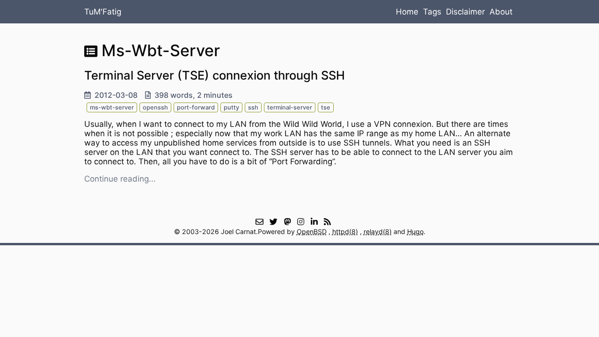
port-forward (196, 107)
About (500, 11)
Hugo (415, 231)
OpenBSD (312, 231)
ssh (253, 107)
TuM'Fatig (102, 11)
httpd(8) (345, 231)
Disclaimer (465, 11)
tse (325, 107)
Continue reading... (120, 178)
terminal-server (289, 107)
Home (407, 11)
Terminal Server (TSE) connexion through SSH (214, 75)
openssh (155, 107)
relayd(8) (378, 231)
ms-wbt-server (112, 107)
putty (231, 107)
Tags (432, 11)
